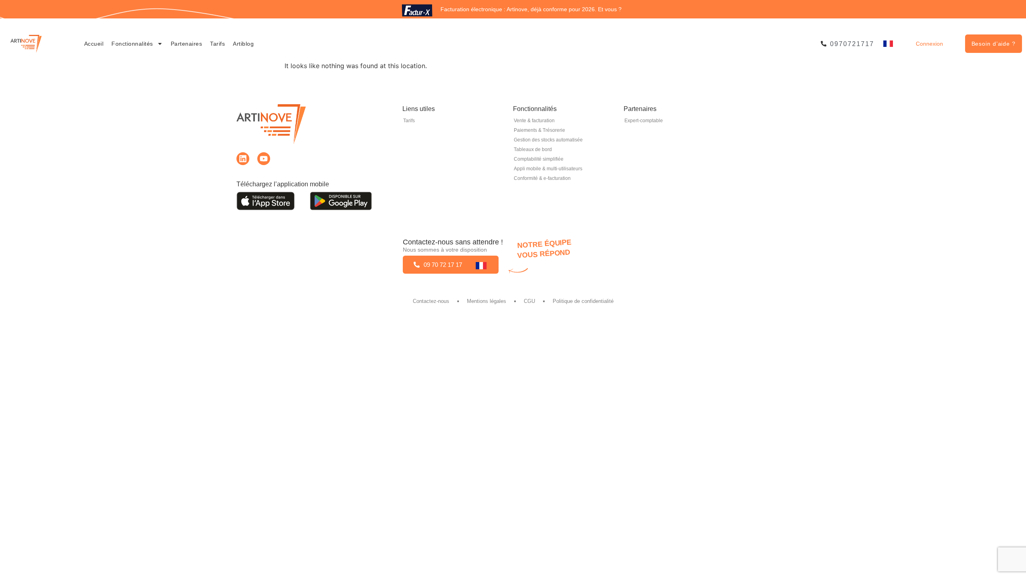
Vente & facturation (534, 120)
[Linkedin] (242, 158)
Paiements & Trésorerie (539, 130)
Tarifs (217, 43)
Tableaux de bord (533, 149)
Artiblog (243, 43)
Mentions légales (486, 301)
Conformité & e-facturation (542, 178)
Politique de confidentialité (583, 301)
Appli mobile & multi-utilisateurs (548, 168)
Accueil (94, 43)
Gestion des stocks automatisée (548, 140)
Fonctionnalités (132, 43)
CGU (529, 301)
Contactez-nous (431, 301)
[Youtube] (263, 158)
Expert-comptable (643, 120)
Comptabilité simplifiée (538, 159)
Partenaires (186, 43)
